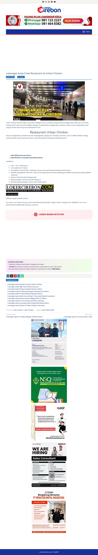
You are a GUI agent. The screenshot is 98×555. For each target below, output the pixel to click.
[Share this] (8, 275)
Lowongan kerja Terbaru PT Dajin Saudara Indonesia (25, 305)
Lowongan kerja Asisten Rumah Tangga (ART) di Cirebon (27, 298)
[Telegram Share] (18, 275)
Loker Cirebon (18, 310)
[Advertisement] (49, 53)
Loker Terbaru (29, 310)
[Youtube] (54, 2)
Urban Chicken (77, 135)
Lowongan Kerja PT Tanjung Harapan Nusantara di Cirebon (28, 291)
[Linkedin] (51, 2)
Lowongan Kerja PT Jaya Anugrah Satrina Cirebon (24, 289)
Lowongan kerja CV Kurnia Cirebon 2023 (78, 315)
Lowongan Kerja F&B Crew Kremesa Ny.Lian (22, 287)
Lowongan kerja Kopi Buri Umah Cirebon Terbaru (24, 284)
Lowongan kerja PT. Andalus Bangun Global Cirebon (24, 315)
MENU (88, 32)
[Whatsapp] (22, 275)
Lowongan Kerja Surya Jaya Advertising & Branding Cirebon (28, 303)
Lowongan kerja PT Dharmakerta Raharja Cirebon (24, 294)
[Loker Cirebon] (49, 10)
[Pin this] (15, 275)
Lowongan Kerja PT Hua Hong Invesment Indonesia (25, 301)
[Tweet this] (11, 275)
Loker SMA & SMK (47, 310)
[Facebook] (43, 2)
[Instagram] (48, 2)
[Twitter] (46, 2)
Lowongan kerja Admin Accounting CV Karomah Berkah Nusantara (31, 296)
